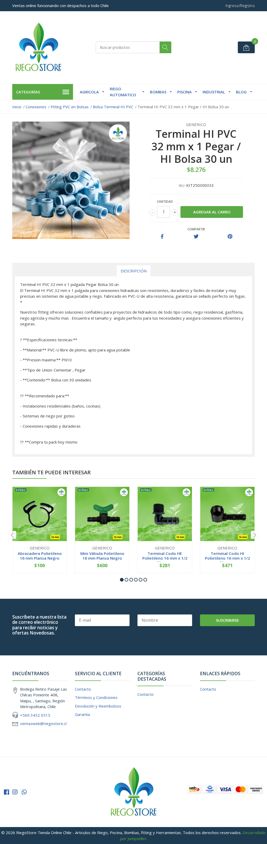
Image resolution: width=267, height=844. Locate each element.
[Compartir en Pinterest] (230, 236)
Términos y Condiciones (96, 697)
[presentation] (12, 535)
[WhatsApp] (24, 792)
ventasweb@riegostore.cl (43, 723)
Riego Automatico (123, 91)
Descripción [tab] (134, 270)
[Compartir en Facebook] (162, 236)
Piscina (184, 91)
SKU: (182, 185)
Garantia (82, 714)
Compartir (196, 229)
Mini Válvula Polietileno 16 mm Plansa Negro (102, 556)
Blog (241, 91)
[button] (121, 580)
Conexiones (36, 106)
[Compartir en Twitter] (196, 236)
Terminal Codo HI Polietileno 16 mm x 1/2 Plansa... (227, 558)
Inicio (16, 106)
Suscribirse (227, 620)
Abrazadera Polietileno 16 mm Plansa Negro (40, 556)
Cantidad (165, 201)
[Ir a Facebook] (6, 792)
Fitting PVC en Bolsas (70, 106)
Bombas (158, 91)
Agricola (89, 91)
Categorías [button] (28, 91)
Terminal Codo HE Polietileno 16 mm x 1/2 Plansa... (164, 558)
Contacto (83, 689)
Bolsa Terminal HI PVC (113, 106)
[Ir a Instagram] (14, 792)
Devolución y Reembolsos (98, 706)
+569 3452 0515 (35, 715)
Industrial (214, 91)
